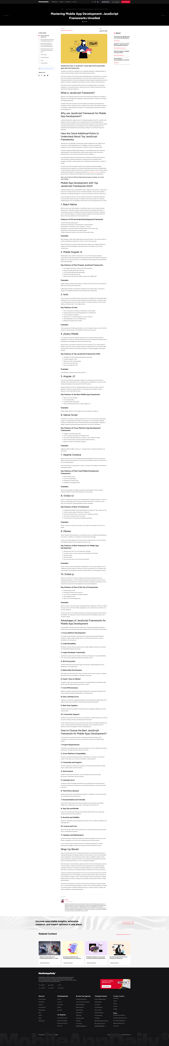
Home (62, 9)
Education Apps (98, 1010)
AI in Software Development (119, 1020)
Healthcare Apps (98, 1002)
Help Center (59, 1010)
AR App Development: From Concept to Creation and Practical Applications (96, 957)
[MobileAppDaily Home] (44, 1)
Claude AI (115, 1006)
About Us (59, 999)
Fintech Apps (97, 1004)
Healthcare (78, 1020)
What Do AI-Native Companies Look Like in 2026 (121, 52)
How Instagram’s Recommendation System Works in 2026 (122, 59)
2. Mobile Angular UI (45, 57)
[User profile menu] (98, 2)
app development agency (93, 172)
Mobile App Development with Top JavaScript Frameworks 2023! (47, 50)
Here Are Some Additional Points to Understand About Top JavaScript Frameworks (47, 45)
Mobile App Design (80, 1018)
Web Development (80, 1007)
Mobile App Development (119, 48)
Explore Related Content (123, 934)
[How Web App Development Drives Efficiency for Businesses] (119, 948)
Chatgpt (115, 1009)
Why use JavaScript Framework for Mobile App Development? (47, 40)
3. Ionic (42, 60)
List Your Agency (115, 2)
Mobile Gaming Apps (99, 1012)
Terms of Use (49, 1034)
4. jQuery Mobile (44, 63)
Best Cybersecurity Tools (100, 1023)
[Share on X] (41, 76)
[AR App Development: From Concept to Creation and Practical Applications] (96, 948)
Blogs (40, 1012)
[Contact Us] (95, 2)
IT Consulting (79, 1023)
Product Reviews (42, 999)
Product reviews (118, 996)
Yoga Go (115, 1000)
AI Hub (40, 1018)
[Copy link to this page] (47, 76)
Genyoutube (115, 998)
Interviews (41, 1004)
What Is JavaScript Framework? (45, 36)
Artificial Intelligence (119, 55)
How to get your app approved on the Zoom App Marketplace (122, 37)
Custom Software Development (83, 1002)
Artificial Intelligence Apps (100, 999)
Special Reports (42, 1010)
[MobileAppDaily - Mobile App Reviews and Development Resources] (61, 973)
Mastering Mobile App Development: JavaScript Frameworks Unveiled (93, 9)
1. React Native (44, 54)
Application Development (71, 9)
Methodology (41, 1020)
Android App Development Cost (120, 1017)
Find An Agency (125, 1)
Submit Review (105, 2)
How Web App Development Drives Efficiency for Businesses (118, 957)
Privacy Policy (60, 1004)
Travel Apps (97, 1018)
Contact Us (59, 1002)
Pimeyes (115, 1003)
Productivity (117, 40)
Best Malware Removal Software (101, 1020)
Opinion (40, 1015)
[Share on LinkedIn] (44, 76)
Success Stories (42, 1007)
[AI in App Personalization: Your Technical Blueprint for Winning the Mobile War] (73, 948)
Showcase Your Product (62, 1023)
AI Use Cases (116, 1026)
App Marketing (79, 1012)
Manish (66, 899)
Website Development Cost (119, 1023)
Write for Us (59, 1026)
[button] (55, 2)
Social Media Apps (98, 1007)
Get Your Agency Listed (62, 1017)
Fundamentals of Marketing (119, 1015)
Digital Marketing (79, 1010)
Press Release (41, 1002)
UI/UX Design (78, 1015)
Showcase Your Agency (62, 1020)
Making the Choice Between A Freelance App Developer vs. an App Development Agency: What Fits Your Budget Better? (49, 957)
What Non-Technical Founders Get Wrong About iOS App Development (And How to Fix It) (122, 44)
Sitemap (59, 1007)
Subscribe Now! (106, 986)
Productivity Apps (98, 1015)
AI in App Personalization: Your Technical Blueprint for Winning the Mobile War (72, 957)
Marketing (116, 62)
